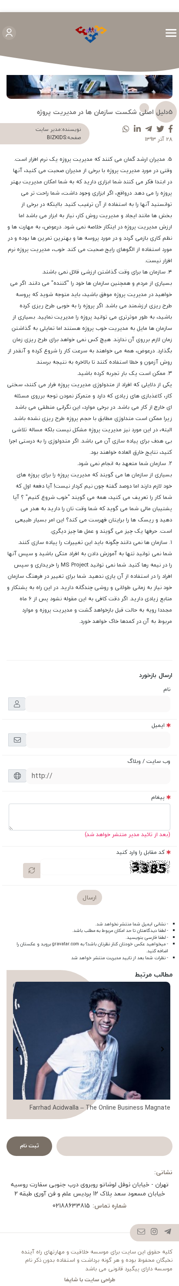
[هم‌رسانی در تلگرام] (148, 129)
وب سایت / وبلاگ (148, 761)
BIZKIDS (56, 137)
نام (166, 689)
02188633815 (71, 1205)
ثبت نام (29, 1145)
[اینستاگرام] (154, 1232)
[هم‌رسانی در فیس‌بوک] (170, 129)
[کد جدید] (31, 870)
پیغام (158, 797)
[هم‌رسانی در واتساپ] (126, 129)
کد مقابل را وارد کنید (140, 852)
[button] (162, 1049)
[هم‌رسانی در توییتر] (160, 129)
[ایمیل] (141, 1232)
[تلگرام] (168, 1232)
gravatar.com (65, 944)
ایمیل (158, 725)
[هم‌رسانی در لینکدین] (137, 129)
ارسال (89, 897)
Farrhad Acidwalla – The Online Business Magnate (100, 1108)
